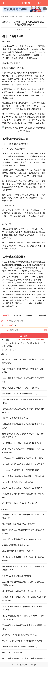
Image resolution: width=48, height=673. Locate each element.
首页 (2, 16)
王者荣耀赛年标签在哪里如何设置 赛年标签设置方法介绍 (24, 627)
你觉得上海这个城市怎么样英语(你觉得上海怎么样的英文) (23, 410)
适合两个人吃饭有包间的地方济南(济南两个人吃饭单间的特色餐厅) (23, 435)
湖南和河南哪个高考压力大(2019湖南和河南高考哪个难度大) (23, 531)
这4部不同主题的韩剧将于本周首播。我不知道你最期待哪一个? (23, 568)
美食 (13, 16)
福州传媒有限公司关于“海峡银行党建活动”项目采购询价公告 (23, 516)
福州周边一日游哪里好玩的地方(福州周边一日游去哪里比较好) (23, 361)
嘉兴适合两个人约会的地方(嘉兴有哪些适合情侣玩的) (23, 495)
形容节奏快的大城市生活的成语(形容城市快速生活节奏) (23, 401)
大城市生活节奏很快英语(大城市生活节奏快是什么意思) (23, 426)
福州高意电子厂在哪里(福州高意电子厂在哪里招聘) (23, 476)
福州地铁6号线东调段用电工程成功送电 (18, 524)
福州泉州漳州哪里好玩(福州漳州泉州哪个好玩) (21, 443)
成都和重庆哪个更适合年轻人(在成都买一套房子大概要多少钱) (23, 451)
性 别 (4, 325)
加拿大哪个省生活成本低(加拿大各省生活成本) (21, 539)
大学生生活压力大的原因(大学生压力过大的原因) (22, 458)
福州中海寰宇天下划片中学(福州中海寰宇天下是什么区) (23, 370)
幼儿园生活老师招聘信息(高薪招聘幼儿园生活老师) (23, 640)
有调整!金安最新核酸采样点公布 (15, 545)
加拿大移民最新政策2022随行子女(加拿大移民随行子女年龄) (23, 608)
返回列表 (13, 349)
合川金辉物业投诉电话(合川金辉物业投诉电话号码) (23, 464)
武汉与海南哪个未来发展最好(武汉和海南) (19, 646)
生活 (8, 16)
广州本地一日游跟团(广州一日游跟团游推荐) (20, 470)
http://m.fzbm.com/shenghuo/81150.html (28, 339)
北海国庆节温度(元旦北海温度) (15, 418)
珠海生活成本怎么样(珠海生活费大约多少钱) (20, 387)
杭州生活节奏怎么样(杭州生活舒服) (16, 575)
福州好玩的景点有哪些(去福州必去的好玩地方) (21, 591)
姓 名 (4, 320)
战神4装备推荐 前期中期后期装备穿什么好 (19, 634)
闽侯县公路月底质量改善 (12, 652)
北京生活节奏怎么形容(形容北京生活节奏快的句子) (23, 488)
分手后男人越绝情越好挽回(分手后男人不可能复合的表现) (23, 559)
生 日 (4, 330)
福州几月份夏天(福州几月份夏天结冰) (17, 482)
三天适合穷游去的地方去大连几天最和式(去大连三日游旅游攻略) (23, 583)
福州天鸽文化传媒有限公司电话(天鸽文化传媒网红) (23, 658)
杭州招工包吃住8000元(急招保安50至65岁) (20, 503)
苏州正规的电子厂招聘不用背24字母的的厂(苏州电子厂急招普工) (23, 617)
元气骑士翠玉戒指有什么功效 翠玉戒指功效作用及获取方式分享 (24, 599)
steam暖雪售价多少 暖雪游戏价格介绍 (18, 551)
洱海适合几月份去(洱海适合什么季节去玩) (19, 393)
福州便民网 (24, 2)
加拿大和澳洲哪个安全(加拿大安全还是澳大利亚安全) (23, 380)
